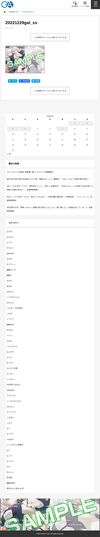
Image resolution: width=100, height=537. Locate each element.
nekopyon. (11, 390)
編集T (9, 275)
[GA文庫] (7, 4)
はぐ (8, 450)
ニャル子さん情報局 (15, 445)
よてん (9, 357)
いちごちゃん (12, 346)
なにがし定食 (12, 368)
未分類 (9, 477)
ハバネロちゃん (13, 297)
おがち (9, 281)
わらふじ (10, 472)
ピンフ (9, 456)
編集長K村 (11, 483)
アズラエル (11, 395)
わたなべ (10, 237)
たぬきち (10, 439)
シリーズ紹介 (45, 506)
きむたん (10, 303)
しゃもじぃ (11, 379)
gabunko (10, 253)
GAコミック (49, 511)
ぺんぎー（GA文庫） (15, 308)
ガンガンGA (65, 511)
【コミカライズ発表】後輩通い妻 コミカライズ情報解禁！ (31, 172)
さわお (9, 341)
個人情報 (61, 524)
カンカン (10, 374)
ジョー (9, 335)
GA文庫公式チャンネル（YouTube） (58, 520)
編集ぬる (10, 324)
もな (8, 467)
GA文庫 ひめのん (14, 385)
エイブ (9, 242)
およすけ (10, 352)
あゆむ (9, 286)
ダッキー (10, 434)
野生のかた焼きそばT (15, 488)
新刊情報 (13, 506)
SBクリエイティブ (29, 520)
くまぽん (10, 417)
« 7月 (9, 154)
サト (8, 428)
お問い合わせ (76, 524)
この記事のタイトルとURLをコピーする (50, 37)
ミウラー (10, 319)
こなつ (9, 423)
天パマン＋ (11, 264)
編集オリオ (11, 270)
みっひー (10, 363)
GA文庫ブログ (62, 506)
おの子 (9, 259)
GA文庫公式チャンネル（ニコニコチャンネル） (32, 524)
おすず (9, 231)
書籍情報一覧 (28, 506)
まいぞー (10, 461)
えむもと (10, 406)
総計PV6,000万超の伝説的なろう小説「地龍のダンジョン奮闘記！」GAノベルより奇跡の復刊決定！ (48, 179)
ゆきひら (10, 292)
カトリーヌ (11, 412)
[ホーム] (4, 12)
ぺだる (9, 313)
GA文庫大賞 (79, 506)
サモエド (10, 248)
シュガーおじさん (14, 401)
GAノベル (34, 511)
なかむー (10, 330)
